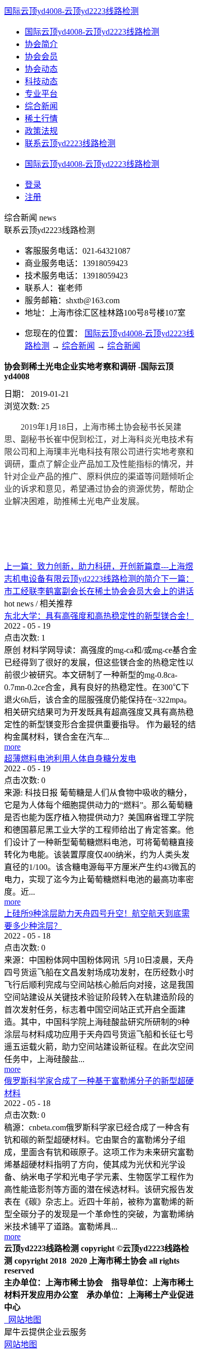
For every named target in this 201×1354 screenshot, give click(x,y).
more (12, 746)
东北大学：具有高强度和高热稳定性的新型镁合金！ (99, 616)
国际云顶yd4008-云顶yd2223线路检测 (71, 11)
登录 (33, 184)
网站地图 (22, 1319)
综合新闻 (78, 345)
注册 (33, 197)
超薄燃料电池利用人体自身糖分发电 (70, 758)
